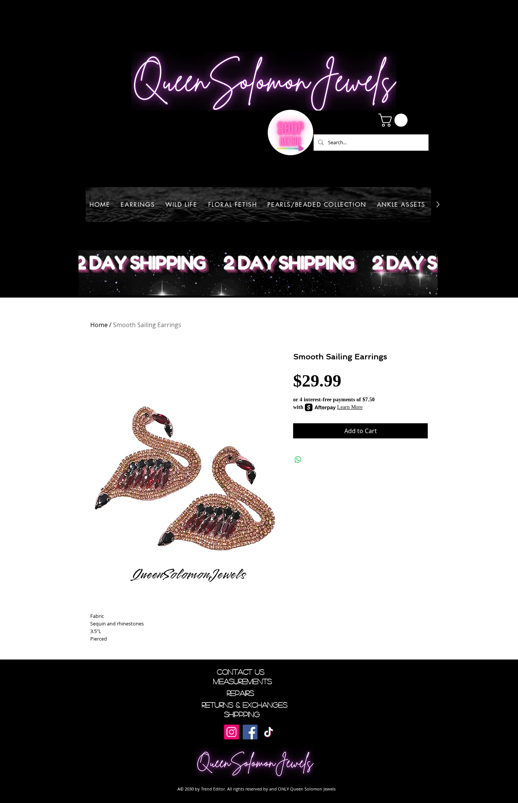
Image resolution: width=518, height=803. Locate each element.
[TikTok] (268, 732)
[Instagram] (231, 732)
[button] (394, 120)
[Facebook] (250, 732)
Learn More (350, 407)
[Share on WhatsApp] (298, 459)
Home (99, 325)
